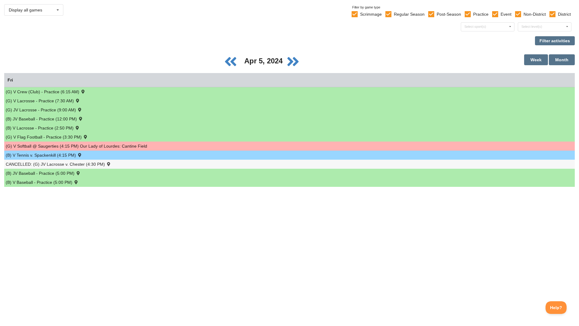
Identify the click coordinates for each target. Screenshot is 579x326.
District (564, 14)
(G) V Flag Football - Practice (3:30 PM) (44, 137)
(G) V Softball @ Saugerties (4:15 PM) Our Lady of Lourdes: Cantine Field (76, 146)
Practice (481, 14)
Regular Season (409, 14)
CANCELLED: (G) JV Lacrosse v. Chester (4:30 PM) (56, 164)
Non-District (535, 14)
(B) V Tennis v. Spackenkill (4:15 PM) (41, 155)
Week (536, 59)
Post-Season (449, 14)
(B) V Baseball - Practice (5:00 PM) (40, 182)
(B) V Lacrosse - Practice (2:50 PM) (40, 128)
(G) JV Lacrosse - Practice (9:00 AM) (41, 109)
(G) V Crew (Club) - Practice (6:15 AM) (43, 91)
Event (506, 14)
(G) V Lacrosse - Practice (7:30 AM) (40, 100)
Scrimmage (371, 14)
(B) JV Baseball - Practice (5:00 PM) (41, 173)
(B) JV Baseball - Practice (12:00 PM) (42, 119)
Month (561, 59)
